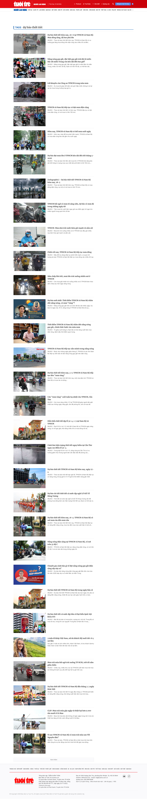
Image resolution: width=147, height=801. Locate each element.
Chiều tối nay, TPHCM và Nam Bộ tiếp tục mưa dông (70, 252)
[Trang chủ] (20, 10)
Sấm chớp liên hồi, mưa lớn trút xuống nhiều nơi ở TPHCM (69, 277)
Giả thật (123, 769)
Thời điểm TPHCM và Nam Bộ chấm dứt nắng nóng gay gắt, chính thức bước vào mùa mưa (69, 325)
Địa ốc (129, 10)
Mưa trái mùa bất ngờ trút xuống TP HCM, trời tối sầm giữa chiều (71, 663)
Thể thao (103, 10)
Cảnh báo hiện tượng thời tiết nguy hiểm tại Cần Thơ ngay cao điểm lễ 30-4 (70, 446)
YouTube (87, 4)
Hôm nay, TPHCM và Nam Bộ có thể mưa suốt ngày (69, 131)
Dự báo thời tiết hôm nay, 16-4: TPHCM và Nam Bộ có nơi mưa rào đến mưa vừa (70, 519)
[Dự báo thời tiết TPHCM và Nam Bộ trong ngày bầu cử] (30, 599)
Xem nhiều (26, 769)
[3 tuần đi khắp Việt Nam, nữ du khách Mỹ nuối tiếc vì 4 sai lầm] (30, 647)
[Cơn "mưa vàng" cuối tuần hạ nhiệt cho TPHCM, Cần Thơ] (30, 406)
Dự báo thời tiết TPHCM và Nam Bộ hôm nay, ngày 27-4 (71, 470)
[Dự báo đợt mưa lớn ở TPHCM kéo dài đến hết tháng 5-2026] (30, 164)
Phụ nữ (114, 10)
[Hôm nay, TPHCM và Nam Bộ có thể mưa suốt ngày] (30, 140)
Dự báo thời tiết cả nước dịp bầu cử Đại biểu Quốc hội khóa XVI (70, 615)
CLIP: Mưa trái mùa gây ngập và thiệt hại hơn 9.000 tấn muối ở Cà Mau (69, 712)
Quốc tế (35, 10)
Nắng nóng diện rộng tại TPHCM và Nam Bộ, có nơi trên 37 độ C (69, 543)
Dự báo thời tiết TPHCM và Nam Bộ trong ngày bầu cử (70, 590)
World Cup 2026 (122, 10)
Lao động (42, 10)
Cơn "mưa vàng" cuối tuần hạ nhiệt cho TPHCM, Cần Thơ (70, 398)
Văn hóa (87, 769)
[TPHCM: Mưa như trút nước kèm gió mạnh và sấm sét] (30, 237)
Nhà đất (110, 769)
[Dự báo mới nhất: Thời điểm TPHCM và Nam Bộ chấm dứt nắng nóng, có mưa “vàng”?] (30, 309)
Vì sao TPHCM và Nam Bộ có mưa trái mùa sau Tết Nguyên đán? (69, 736)
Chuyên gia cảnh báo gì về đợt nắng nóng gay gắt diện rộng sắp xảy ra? (70, 567)
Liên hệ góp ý (108, 781)
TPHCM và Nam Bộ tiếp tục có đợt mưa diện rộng (68, 107)
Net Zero (54, 10)
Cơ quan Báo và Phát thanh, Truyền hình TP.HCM (54, 787)
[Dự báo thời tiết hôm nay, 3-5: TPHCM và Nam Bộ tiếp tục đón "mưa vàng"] (30, 382)
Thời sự (30, 10)
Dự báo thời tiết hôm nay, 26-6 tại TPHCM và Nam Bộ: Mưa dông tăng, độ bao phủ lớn (71, 36)
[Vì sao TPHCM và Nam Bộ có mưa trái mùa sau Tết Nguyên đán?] (30, 744)
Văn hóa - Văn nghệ (89, 10)
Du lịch (72, 769)
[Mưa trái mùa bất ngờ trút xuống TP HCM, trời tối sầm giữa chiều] (30, 671)
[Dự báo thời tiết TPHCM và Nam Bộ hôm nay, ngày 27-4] (30, 478)
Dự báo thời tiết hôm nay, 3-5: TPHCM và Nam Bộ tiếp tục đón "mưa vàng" (70, 374)
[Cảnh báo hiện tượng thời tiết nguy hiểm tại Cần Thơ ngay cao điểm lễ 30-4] (30, 454)
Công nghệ (63, 769)
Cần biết (97, 4)
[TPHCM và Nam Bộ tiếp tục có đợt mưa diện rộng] (30, 116)
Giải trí (98, 10)
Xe (68, 769)
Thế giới (42, 769)
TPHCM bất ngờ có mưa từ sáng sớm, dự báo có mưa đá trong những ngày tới (71, 205)
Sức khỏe (66, 10)
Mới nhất (19, 769)
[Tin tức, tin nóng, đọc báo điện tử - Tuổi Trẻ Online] (24, 4)
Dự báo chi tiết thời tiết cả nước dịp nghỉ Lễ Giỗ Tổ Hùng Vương (69, 494)
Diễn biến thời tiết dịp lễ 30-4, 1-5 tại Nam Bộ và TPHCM (68, 422)
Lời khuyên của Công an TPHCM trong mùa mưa (68, 83)
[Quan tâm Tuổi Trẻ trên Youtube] (124, 776)
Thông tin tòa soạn (44, 785)
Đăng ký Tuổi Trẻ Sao (123, 4)
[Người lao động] (40, 4)
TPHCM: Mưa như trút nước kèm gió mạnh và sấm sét (70, 228)
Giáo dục (72, 10)
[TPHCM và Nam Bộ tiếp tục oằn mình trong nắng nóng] (30, 357)
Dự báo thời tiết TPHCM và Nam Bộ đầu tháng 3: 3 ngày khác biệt (71, 687)
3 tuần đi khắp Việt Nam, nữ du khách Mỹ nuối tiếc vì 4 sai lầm (71, 639)
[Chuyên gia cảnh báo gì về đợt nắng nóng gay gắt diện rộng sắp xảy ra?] (30, 575)
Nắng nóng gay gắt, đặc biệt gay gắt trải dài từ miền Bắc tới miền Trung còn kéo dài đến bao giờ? (69, 60)
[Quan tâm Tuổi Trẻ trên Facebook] (129, 776)
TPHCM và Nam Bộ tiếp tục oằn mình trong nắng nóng (71, 349)
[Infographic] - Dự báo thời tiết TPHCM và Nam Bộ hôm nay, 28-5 (69, 181)
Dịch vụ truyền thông (82, 781)
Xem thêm (53, 760)
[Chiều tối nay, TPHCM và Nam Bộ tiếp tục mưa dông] (30, 261)
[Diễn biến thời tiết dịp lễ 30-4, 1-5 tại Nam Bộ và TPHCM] (30, 430)
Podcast (78, 4)
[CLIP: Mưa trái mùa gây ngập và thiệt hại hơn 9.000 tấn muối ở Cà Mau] (30, 719)
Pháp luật (79, 10)
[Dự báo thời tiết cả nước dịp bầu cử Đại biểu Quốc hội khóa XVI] (30, 623)
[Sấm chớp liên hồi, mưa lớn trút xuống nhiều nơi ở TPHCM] (30, 285)
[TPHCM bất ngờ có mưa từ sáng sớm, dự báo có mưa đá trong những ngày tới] (30, 213)
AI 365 (109, 10)
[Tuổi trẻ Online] (24, 780)
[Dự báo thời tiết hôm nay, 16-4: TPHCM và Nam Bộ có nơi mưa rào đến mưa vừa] (30, 526)
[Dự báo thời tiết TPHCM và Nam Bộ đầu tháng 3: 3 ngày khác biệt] (30, 695)
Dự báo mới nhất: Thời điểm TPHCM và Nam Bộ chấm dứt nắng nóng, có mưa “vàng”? (70, 301)
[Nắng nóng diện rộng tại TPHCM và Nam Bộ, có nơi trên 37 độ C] (30, 551)
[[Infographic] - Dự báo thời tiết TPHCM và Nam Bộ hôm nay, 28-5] (30, 189)
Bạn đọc (48, 10)
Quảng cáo (106, 4)
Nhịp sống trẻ (79, 769)
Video (32, 769)
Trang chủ (13, 769)
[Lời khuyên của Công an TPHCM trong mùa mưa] (30, 92)
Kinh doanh (55, 769)
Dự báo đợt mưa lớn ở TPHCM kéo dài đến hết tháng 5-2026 (71, 157)
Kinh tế (60, 10)
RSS (115, 781)
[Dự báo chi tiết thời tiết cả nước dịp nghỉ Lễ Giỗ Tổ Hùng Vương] (30, 502)
